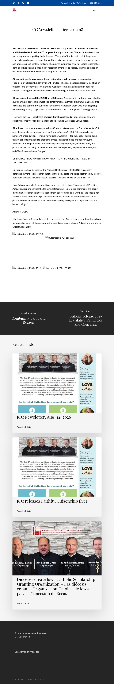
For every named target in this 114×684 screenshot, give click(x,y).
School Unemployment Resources (31, 633)
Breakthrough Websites (27, 651)
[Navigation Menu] (100, 9)
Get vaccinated (22, 637)
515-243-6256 (96, 3)
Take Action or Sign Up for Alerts (74, 3)
